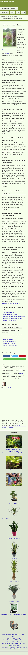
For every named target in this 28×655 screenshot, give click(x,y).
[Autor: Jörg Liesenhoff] (3, 386)
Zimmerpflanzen (5, 8)
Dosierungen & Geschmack (9, 343)
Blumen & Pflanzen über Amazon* (14, 449)
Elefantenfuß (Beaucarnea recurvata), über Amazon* (14, 518)
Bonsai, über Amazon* (14, 503)
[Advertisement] (14, 405)
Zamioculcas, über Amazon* (14, 538)
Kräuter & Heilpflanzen (11, 16)
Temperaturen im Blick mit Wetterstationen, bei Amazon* (14, 614)
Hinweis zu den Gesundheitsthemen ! (11, 303)
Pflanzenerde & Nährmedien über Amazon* (14, 487)
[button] (6, 356)
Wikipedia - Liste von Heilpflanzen (14, 375)
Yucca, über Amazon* (14, 581)
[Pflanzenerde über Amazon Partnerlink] (14, 485)
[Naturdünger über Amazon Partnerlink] (14, 468)
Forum (23, 12)
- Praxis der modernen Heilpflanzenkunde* (12, 318)
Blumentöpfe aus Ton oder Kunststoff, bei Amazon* (14, 643)
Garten (12, 12)
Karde (4, 49)
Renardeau (7, 53)
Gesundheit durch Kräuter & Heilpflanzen (12, 334)
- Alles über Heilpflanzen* (8, 312)
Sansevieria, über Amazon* (14, 558)
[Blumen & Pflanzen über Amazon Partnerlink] (14, 447)
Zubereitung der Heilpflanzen (9, 341)
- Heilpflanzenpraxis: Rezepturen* (10, 314)
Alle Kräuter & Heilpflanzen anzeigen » (12, 327)
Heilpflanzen (14, 8)
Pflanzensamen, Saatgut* (14, 451)
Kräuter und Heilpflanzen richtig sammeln (12, 336)
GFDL (14, 53)
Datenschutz (4, 427)
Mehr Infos (17, 425)
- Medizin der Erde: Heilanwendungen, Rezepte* (13, 316)
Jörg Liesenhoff (7, 387)
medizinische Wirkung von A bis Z (10, 345)
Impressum (10, 427)
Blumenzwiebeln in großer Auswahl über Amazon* (13, 452)
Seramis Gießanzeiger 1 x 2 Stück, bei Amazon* (14, 639)
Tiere (18, 12)
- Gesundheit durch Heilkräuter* (9, 320)
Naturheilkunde (4, 12)
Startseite (2, 16)
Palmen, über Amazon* (14, 601)
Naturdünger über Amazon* (14, 469)
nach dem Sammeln (12, 196)
